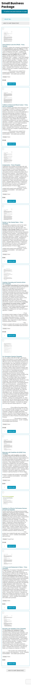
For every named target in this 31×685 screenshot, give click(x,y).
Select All (8, 19)
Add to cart (11, 84)
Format (5, 77)
